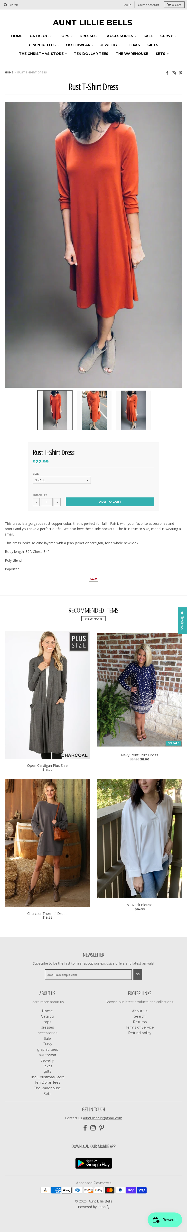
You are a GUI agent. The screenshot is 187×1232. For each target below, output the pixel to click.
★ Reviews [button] (182, 620)
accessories (120, 36)
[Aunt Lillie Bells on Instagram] (174, 73)
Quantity (40, 495)
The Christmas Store (41, 53)
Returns (140, 1022)
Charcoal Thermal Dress (47, 913)
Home (16, 36)
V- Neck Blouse (139, 904)
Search (140, 1016)
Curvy (166, 36)
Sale (148, 36)
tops (64, 36)
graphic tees (42, 45)
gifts (152, 45)
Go (138, 974)
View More (94, 618)
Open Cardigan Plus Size (47, 765)
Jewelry (109, 45)
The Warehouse (132, 53)
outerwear (78, 45)
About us (139, 1011)
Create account (148, 5)
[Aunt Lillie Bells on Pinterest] (180, 73)
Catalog (39, 36)
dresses (88, 36)
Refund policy (139, 1033)
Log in (127, 5)
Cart (176, 5)
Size (36, 473)
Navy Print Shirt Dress (139, 755)
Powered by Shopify (93, 1206)
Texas (134, 45)
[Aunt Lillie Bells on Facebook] (167, 73)
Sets (160, 53)
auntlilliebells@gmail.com (102, 1118)
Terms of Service (140, 1027)
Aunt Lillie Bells (92, 23)
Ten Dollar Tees (91, 53)
